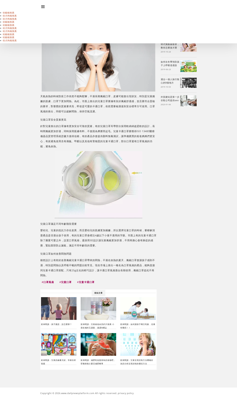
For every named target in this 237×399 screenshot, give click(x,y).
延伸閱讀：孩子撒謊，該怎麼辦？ (56, 324)
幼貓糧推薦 (8, 12)
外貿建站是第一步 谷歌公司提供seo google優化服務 (170, 100)
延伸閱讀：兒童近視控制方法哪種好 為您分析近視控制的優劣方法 (136, 362)
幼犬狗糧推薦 (10, 15)
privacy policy (126, 393)
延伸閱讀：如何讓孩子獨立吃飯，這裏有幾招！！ (137, 326)
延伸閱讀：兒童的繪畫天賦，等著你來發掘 (58, 362)
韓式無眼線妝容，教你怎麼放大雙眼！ (170, 47)
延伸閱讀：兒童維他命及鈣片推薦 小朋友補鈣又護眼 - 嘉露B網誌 (97, 326)
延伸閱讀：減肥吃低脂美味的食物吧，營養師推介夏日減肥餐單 (98, 362)
